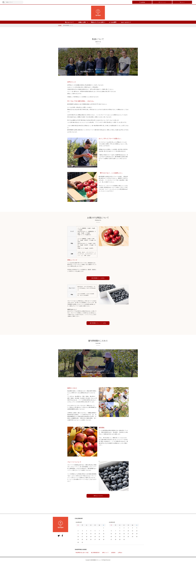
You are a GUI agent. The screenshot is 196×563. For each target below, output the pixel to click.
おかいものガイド (126, 22)
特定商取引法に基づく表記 (82, 552)
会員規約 (113, 552)
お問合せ (120, 552)
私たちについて (69, 22)
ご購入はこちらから (98, 495)
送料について (105, 552)
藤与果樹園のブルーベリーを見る (98, 323)
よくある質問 (112, 22)
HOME (59, 25)
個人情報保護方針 (95, 552)
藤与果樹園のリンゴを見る (98, 278)
